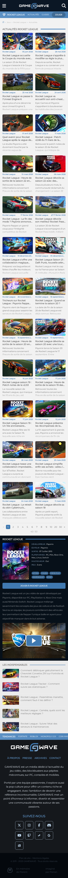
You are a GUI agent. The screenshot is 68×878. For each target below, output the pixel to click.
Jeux (9, 22)
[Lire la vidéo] (34, 640)
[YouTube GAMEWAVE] (19, 835)
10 (51, 527)
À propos (13, 758)
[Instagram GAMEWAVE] (29, 825)
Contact (55, 758)
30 (60, 527)
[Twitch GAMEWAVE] (29, 835)
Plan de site (25, 858)
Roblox (34, 736)
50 (36, 531)
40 (32, 531)
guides (45, 14)
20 (55, 527)
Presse (27, 758)
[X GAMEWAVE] (19, 825)
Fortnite (22, 736)
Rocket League (19, 22)
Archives (40, 758)
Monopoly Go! (48, 736)
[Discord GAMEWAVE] (49, 825)
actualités (33, 14)
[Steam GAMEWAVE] (39, 835)
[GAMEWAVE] (34, 5)
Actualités (33, 22)
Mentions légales (41, 858)
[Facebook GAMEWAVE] (39, 825)
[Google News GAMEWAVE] (19, 845)
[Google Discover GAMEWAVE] (49, 835)
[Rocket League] (15, 561)
